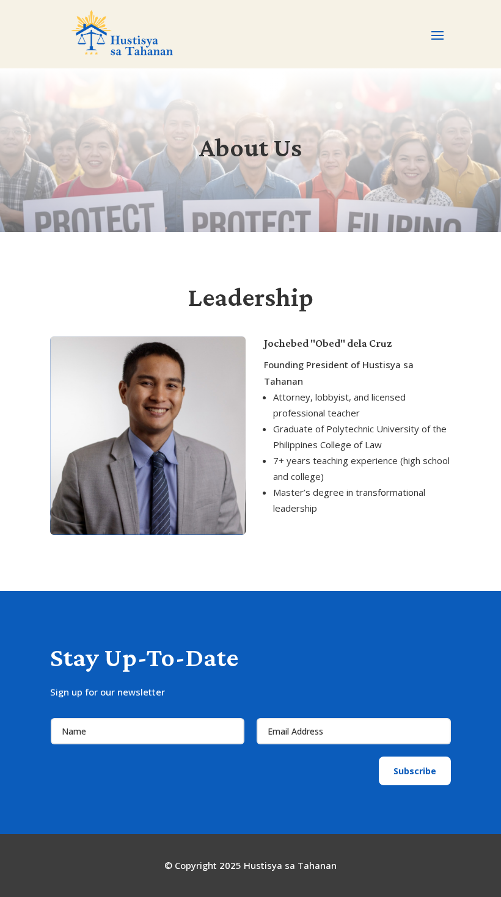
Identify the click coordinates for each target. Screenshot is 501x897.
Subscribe (414, 771)
